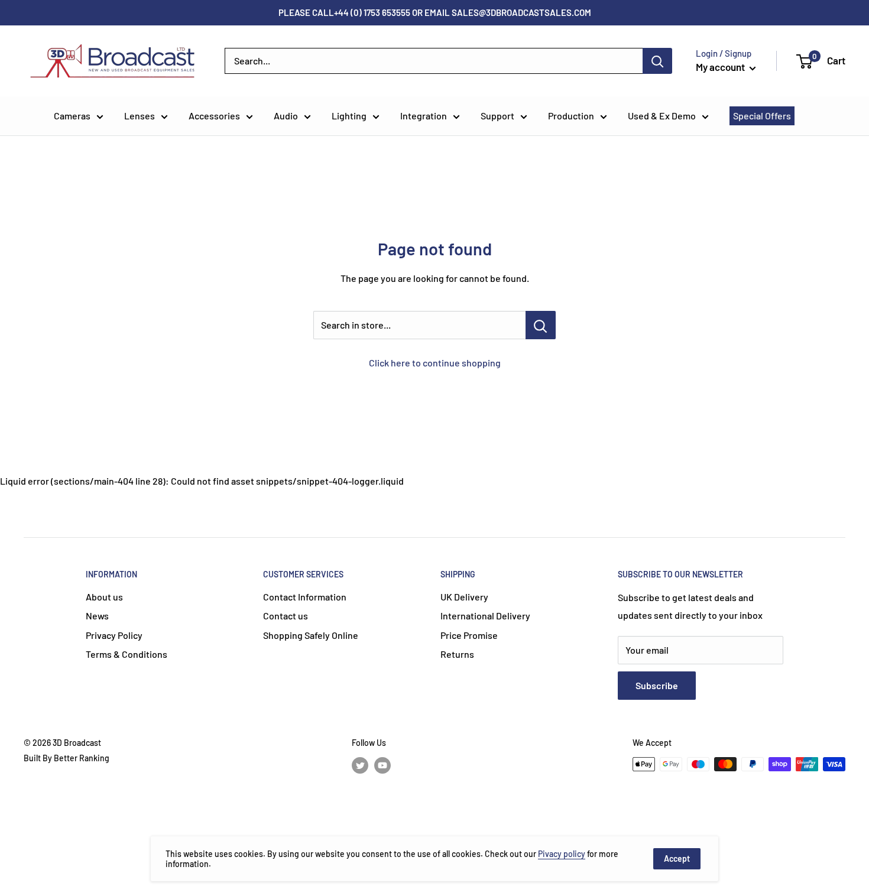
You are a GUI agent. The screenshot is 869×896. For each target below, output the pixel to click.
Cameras (72, 115)
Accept (677, 858)
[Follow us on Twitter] (360, 765)
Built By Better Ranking (66, 758)
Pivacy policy (561, 854)
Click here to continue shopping (435, 362)
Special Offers (762, 115)
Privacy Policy (114, 635)
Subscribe (656, 685)
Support (497, 115)
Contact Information (304, 596)
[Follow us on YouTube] (382, 765)
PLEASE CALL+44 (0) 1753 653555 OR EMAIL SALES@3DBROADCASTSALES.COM (434, 12)
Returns (457, 654)
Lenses (139, 115)
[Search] (657, 61)
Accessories (214, 115)
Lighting (349, 115)
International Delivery (485, 615)
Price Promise (469, 635)
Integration (423, 115)
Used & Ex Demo (662, 115)
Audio (286, 115)
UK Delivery (464, 596)
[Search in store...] (541, 325)
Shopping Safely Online (310, 635)
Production (571, 115)
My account (721, 67)
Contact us (285, 615)
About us (104, 596)
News (97, 615)
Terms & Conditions (126, 654)
